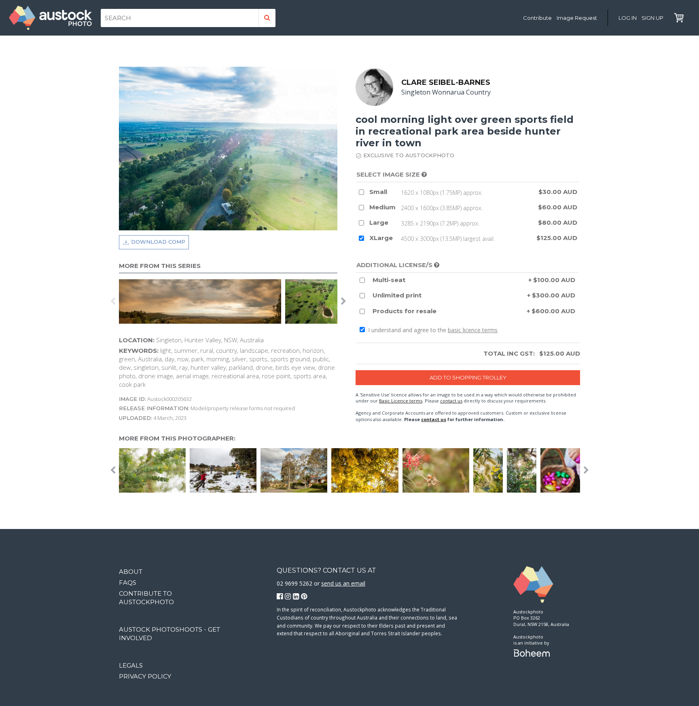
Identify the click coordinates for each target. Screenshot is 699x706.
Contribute (537, 18)
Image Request (577, 18)
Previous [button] (113, 301)
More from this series (160, 266)
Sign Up (652, 18)
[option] (202, 301)
